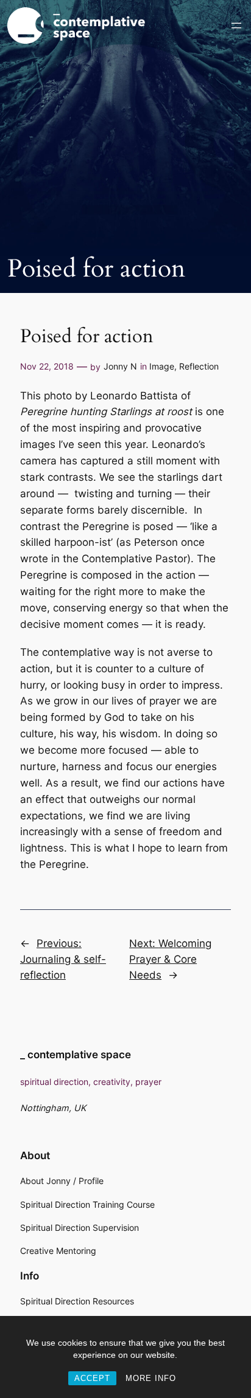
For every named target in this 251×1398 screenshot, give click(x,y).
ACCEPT (92, 1378)
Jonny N (120, 366)
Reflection (199, 366)
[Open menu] (236, 25)
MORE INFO (150, 1378)
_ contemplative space (75, 1054)
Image (161, 366)
